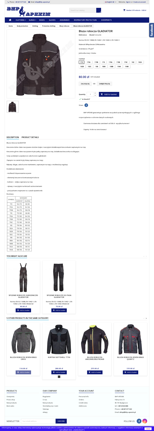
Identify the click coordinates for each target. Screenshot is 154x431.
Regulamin (46, 396)
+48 (118, 406)
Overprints (106, 20)
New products (12, 403)
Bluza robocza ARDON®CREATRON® (94, 358)
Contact (119, 391)
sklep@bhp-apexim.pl (42, 2)
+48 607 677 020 (20, 2)
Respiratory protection (85, 20)
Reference (83, 35)
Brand (92, 35)
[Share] (86, 105)
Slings (32, 20)
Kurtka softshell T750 (59, 357)
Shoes (42, 20)
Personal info (84, 396)
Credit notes (83, 403)
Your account (86, 391)
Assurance (65, 20)
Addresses (83, 406)
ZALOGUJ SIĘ (85, 84)
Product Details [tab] (30, 137)
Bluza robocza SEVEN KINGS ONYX (23, 358)
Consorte (98, 35)
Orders (81, 400)
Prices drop (11, 400)
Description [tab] (13, 137)
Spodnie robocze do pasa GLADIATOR (59, 296)
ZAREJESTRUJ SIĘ (104, 84)
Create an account (139, 2)
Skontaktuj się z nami (50, 406)
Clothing (20, 20)
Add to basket (109, 94)
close (148, 429)
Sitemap (46, 409)
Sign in (128, 2)
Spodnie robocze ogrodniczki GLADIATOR (23, 296)
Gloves (52, 20)
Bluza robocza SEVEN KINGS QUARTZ (130, 358)
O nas (45, 400)
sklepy (45, 412)
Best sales (10, 406)
